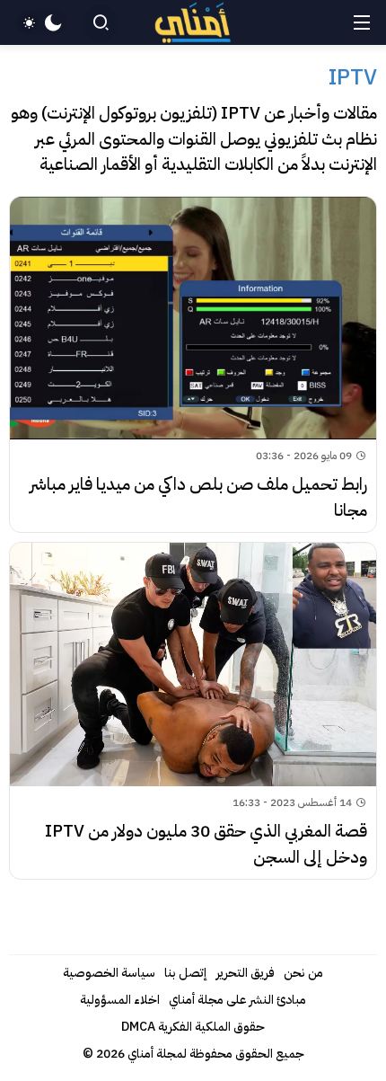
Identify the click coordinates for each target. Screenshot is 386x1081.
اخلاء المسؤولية (120, 999)
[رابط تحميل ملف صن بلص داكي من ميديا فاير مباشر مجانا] (193, 365)
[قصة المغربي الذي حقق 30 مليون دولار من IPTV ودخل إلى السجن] (193, 711)
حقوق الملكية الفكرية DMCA (193, 1026)
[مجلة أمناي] (193, 23)
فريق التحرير (245, 972)
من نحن (303, 972)
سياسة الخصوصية (109, 972)
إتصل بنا (185, 972)
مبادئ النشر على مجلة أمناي (237, 999)
